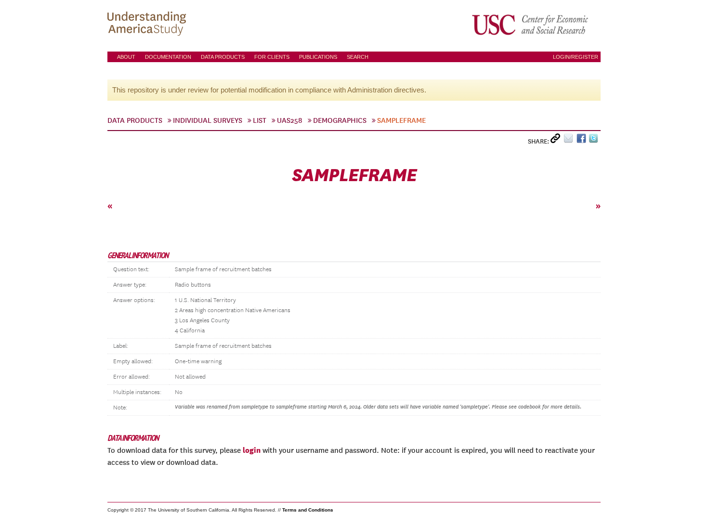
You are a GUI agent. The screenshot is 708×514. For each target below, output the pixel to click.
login (252, 450)
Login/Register (575, 57)
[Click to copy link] (557, 140)
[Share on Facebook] (583, 140)
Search (357, 57)
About (126, 57)
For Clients (271, 57)
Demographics (340, 120)
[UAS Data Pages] (148, 25)
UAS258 (289, 120)
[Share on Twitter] (595, 140)
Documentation (168, 57)
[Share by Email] (570, 140)
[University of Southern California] (531, 25)
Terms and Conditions (307, 510)
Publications (318, 57)
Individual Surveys (207, 120)
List (259, 120)
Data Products (223, 57)
